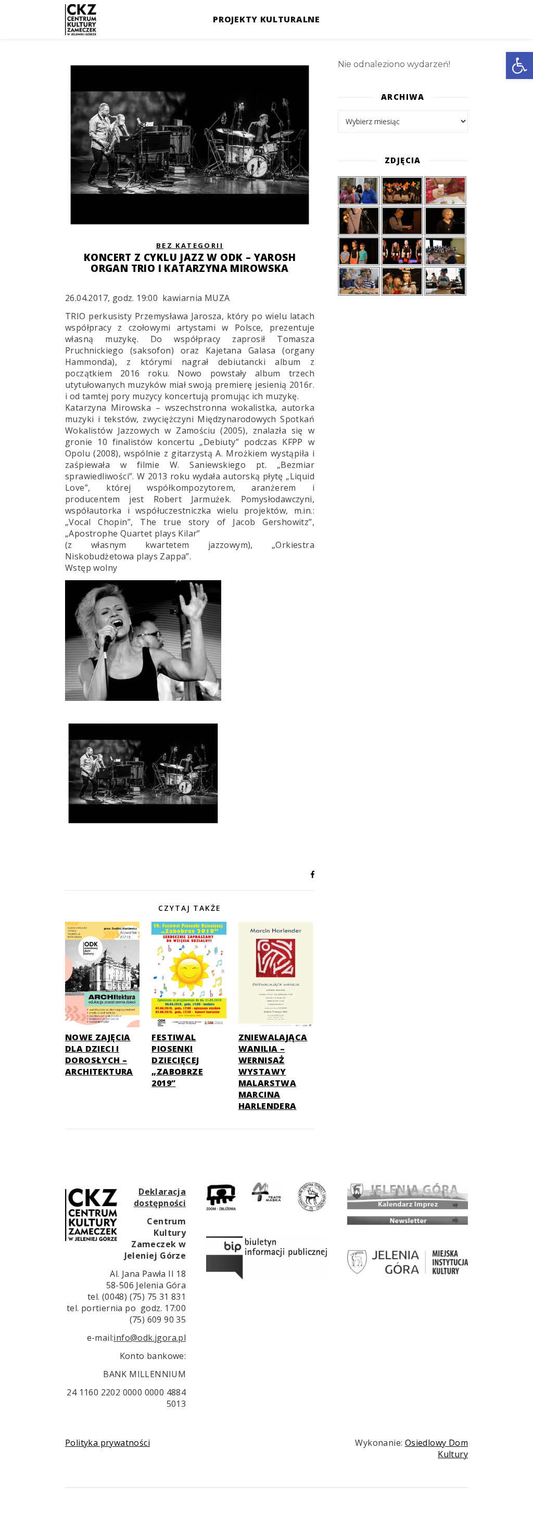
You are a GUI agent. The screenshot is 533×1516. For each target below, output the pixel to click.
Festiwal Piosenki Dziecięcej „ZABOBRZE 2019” (177, 1060)
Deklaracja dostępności (160, 1197)
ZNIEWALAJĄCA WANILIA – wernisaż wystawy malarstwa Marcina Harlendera (273, 1071)
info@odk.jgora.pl (149, 1337)
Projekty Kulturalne (266, 19)
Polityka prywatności (107, 1442)
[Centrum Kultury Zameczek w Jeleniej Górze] (80, 19)
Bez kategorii (189, 245)
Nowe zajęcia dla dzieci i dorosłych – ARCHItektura (99, 1054)
